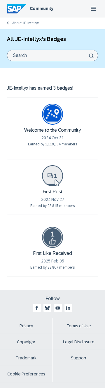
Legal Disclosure (78, 342)
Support (79, 358)
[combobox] (52, 55)
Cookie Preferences (26, 374)
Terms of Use (79, 325)
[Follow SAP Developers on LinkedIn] (68, 308)
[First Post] (52, 175)
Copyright (26, 342)
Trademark (26, 358)
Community (41, 8)
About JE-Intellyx (25, 23)
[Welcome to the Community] (52, 114)
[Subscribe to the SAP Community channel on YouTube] (57, 308)
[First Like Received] (52, 237)
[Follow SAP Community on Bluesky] (47, 308)
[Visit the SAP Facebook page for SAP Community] (36, 308)
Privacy (26, 325)
